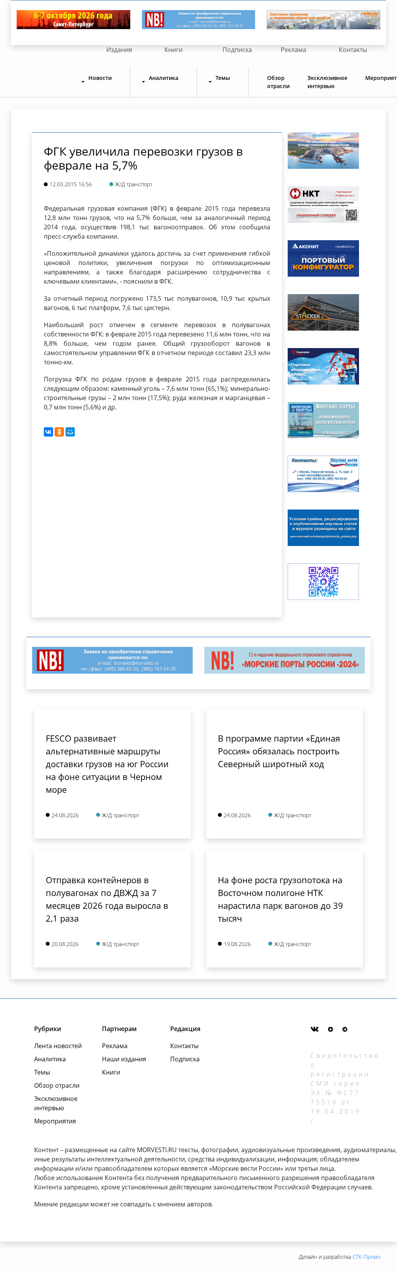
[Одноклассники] (59, 432)
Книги (173, 49)
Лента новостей (58, 1046)
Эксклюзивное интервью (327, 82)
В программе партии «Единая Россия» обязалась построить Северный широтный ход (279, 751)
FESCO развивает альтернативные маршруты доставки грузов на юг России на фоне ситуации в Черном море (107, 763)
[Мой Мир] (70, 432)
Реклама (293, 49)
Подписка (237, 49)
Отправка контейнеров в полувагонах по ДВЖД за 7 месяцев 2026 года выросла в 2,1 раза (107, 899)
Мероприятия (55, 1121)
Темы (42, 1072)
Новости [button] (100, 77)
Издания (119, 49)
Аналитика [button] (163, 77)
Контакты (353, 49)
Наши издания (124, 1059)
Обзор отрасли (278, 82)
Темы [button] (223, 77)
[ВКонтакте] (48, 432)
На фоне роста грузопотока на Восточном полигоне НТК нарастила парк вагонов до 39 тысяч (280, 899)
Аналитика (50, 1059)
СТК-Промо (366, 1256)
